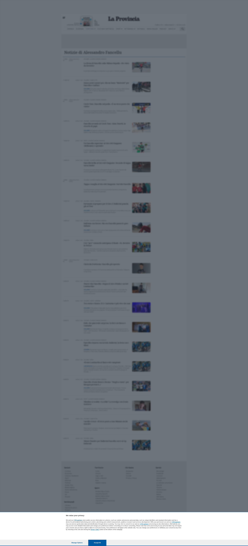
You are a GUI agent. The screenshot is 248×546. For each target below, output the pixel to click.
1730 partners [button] (78, 520)
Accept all (97, 542)
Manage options (77, 542)
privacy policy (95, 529)
